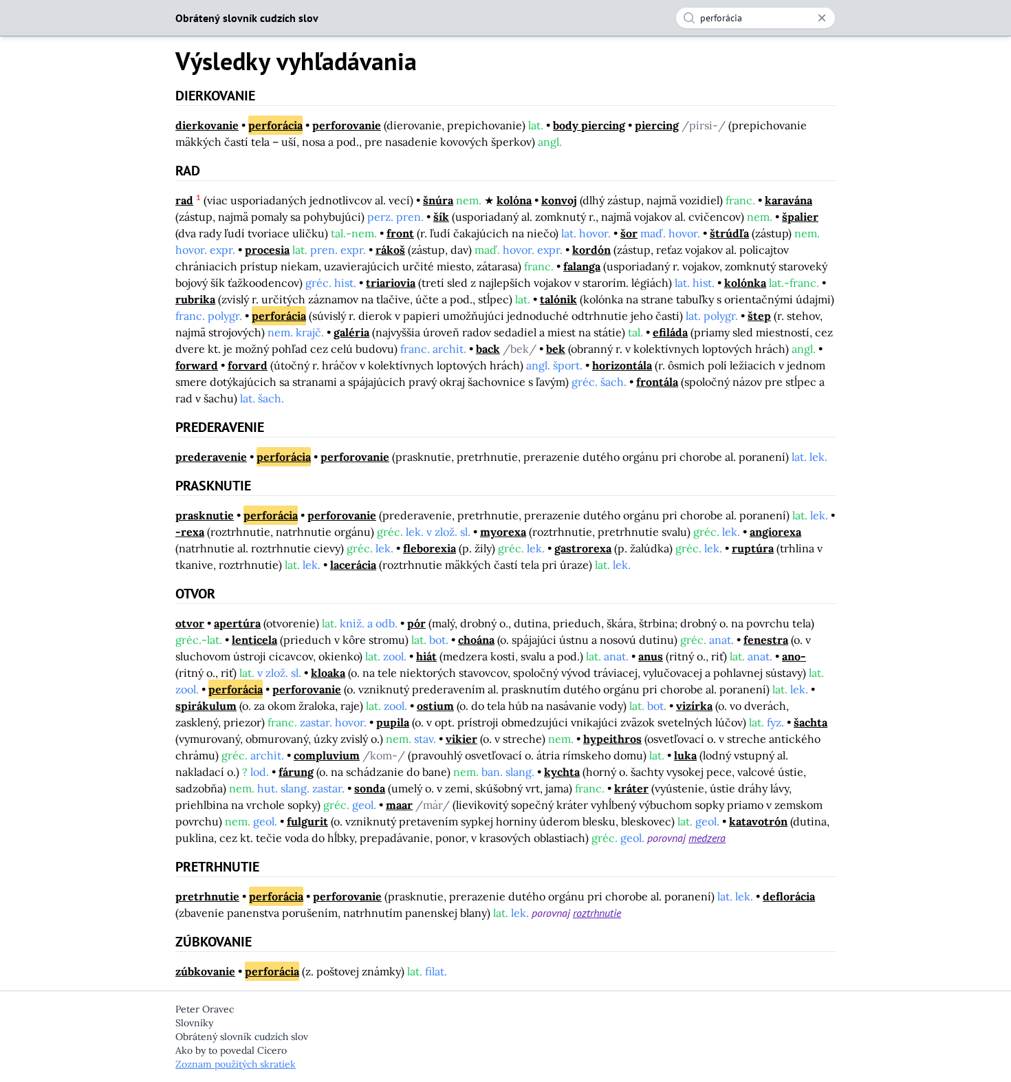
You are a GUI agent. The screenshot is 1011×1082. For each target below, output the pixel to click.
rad (184, 200)
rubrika (195, 299)
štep (759, 316)
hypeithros (612, 739)
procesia (267, 250)
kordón (591, 250)
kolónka (745, 283)
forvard (248, 365)
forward (196, 365)
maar (399, 805)
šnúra (438, 200)
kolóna (514, 200)
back (488, 349)
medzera (707, 838)
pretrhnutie (207, 896)
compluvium (327, 755)
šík (441, 217)
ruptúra (753, 548)
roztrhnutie (597, 913)
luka (685, 755)
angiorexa (775, 532)
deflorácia (789, 896)
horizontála (622, 365)
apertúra (237, 623)
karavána (788, 200)
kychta (562, 772)
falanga (581, 266)
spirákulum (206, 706)
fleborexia (429, 548)
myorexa (503, 532)
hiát (426, 656)
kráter (631, 788)
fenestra (765, 640)
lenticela (254, 640)
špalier (800, 217)
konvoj (559, 200)
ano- (794, 656)
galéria (351, 332)
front (400, 233)
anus (650, 656)
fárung (296, 772)
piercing (657, 125)
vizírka (694, 706)
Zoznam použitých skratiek (235, 1064)
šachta (810, 722)
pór (416, 623)
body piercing (589, 125)
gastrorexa (582, 548)
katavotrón (758, 821)
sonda (369, 788)
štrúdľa (729, 233)
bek (555, 349)
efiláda (670, 332)
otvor (189, 623)
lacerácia (353, 565)
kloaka (328, 673)
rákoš (390, 250)
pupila (392, 722)
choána (476, 640)
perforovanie (346, 125)
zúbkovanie (205, 971)
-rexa (189, 532)
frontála (657, 382)
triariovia (390, 283)
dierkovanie (207, 125)
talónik (558, 299)
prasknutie (204, 515)
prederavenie (211, 457)
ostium (435, 706)
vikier (461, 739)
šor (629, 233)
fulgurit (307, 821)
